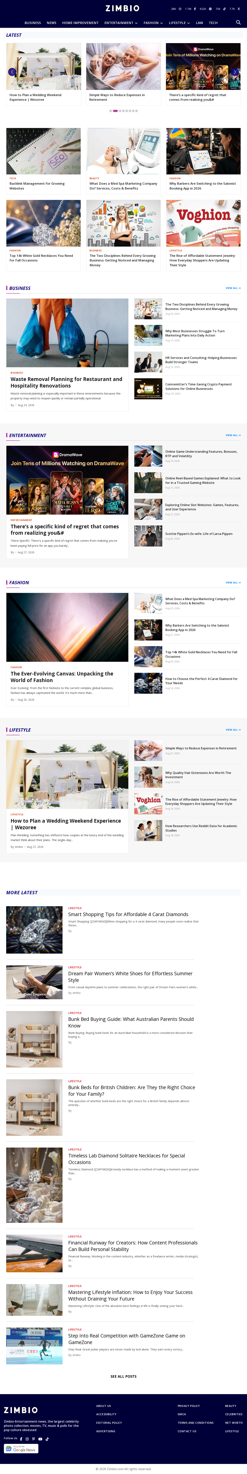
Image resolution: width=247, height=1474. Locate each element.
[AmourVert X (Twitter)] (239, 9)
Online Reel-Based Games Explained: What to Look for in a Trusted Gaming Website (203, 480)
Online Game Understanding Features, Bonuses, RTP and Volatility (201, 453)
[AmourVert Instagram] (180, 9)
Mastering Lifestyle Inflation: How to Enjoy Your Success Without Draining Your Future (130, 1295)
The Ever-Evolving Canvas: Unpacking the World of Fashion (201, 97)
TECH (213, 22)
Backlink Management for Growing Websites (37, 185)
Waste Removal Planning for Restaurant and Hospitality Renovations (66, 382)
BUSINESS (33, 22)
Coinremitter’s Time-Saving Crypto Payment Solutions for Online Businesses (198, 386)
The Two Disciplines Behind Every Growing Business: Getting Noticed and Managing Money (123, 260)
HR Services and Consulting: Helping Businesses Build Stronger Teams (201, 360)
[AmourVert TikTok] (225, 9)
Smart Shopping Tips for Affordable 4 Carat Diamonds (128, 914)
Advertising (105, 1431)
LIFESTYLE (177, 22)
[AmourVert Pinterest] (211, 9)
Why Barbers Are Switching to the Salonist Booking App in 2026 (202, 185)
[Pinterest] (33, 1439)
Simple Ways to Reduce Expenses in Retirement (37, 97)
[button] (12, 72)
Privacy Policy (189, 1406)
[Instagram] (27, 1439)
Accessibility (106, 1414)
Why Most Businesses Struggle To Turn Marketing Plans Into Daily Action (195, 333)
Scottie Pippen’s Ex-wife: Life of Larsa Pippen (199, 534)
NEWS (51, 22)
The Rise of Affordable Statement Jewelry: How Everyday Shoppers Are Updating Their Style (202, 260)
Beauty (230, 1406)
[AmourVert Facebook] (195, 9)
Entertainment (118, 22)
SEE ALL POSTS (123, 1376)
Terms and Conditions (196, 1422)
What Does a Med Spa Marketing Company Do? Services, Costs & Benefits (123, 185)
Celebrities (234, 1414)
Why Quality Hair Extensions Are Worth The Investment (198, 775)
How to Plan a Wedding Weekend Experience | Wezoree (66, 824)
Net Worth (234, 1422)
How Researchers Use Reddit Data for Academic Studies (201, 828)
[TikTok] (47, 1439)
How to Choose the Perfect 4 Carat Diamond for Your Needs (201, 681)
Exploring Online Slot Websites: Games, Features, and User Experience (202, 507)
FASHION (151, 22)
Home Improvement (80, 22)
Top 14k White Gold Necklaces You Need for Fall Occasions (41, 258)
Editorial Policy (109, 1422)
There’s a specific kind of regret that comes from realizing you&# (117, 97)
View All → (233, 288)
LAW (199, 22)
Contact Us (187, 1431)
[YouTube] (40, 1439)
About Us (103, 1406)
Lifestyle (232, 1431)
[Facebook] (21, 1439)
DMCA (182, 1414)
